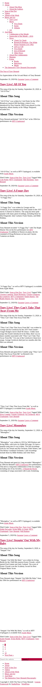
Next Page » (9, 655)
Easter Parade (5, 639)
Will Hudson (25, 531)
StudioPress (15, 684)
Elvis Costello (5, 414)
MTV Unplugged (18, 121)
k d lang (25, 529)
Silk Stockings (28, 180)
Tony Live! (27, 178)
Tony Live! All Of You (13, 84)
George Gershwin (33, 294)
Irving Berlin (15, 639)
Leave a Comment (31, 79)
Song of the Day (16, 178)
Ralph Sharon (29, 297)
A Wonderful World (30, 469)
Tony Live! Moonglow (13, 425)
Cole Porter (4, 180)
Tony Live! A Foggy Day (14, 190)
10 (6, 653)
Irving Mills (17, 529)
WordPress (25, 684)
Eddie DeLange (6, 529)
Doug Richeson (20, 294)
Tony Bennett (20, 299)
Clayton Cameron (6, 294)
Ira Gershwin (5, 297)
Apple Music (8, 174)
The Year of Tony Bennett (9, 71)
